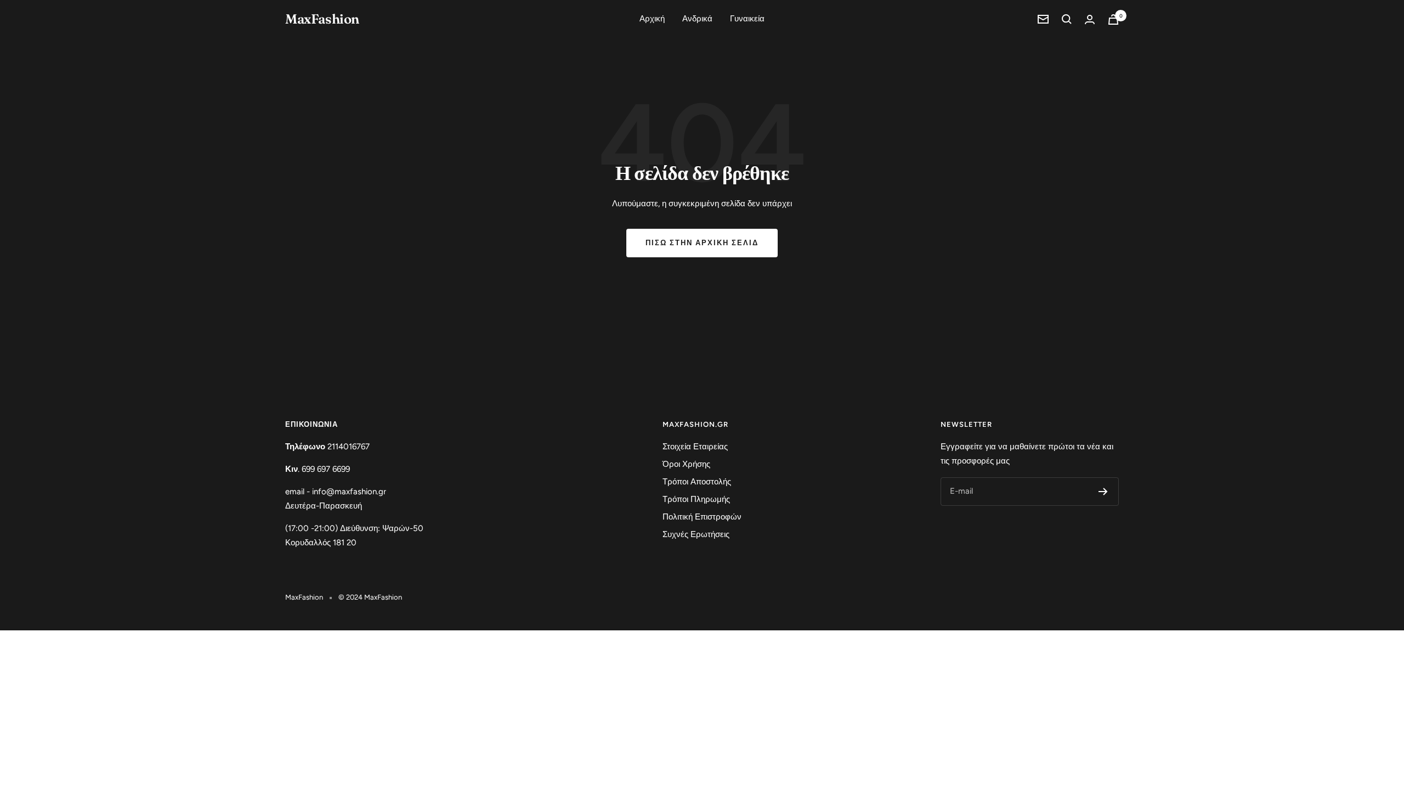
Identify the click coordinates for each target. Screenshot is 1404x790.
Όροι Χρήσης (686, 464)
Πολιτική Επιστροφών (702, 517)
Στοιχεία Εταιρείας (695, 447)
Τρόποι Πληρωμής (696, 499)
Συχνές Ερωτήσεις (696, 534)
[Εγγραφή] (1103, 491)
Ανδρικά (697, 19)
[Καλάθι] (1113, 19)
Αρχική (652, 19)
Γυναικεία (747, 19)
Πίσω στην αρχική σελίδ (702, 243)
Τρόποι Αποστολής (697, 482)
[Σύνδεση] (1090, 19)
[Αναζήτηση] (1067, 19)
